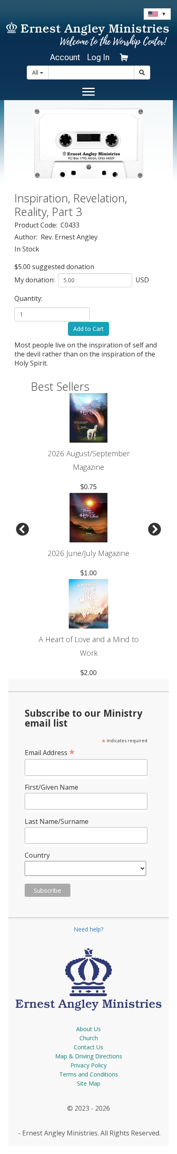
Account (65, 57)
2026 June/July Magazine (88, 553)
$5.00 (22, 266)
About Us (88, 1029)
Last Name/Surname (56, 821)
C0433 (70, 225)
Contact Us (88, 1047)
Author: (26, 237)
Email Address (50, 752)
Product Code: (36, 225)
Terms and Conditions (88, 1074)
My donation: (35, 279)
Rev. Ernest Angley (69, 237)
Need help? (88, 929)
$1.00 (88, 573)
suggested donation (63, 266)
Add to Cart (88, 329)
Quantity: (29, 298)
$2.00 (88, 672)
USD (141, 279)
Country (37, 855)
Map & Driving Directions (88, 1056)
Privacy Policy (88, 1065)
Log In (98, 57)
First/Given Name (51, 787)
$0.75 (88, 486)
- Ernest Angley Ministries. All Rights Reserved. (88, 1133)
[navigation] (63, 57)
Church (88, 1038)
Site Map (88, 1083)
